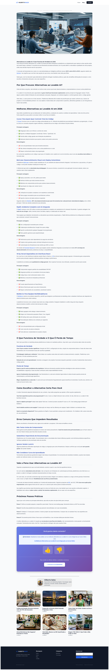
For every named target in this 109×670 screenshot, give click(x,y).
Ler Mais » (19, 611)
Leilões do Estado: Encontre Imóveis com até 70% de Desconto (28, 609)
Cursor (20, 121)
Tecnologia (58, 655)
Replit (19, 209)
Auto (41, 10)
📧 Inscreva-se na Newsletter (55, 564)
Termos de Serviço (79, 664)
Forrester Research (29, 247)
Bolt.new (26, 162)
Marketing (58, 653)
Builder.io (20, 296)
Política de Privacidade (88, 664)
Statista (29, 201)
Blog (83, 2)
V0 (53, 256)
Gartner (19, 73)
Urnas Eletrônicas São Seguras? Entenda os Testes (26, 632)
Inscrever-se (84, 657)
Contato (90, 2)
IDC (69, 482)
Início (38, 10)
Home (78, 2)
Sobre (37, 655)
